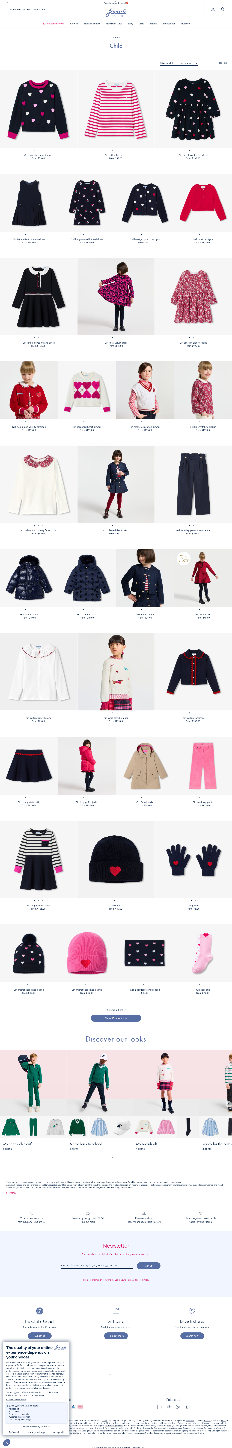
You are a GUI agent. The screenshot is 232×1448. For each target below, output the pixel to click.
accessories (73, 1423)
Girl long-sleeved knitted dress (87, 239)
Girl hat (116, 905)
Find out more (116, 1335)
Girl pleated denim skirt (115, 530)
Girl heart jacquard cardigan (145, 239)
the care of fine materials (114, 1433)
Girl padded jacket (87, 614)
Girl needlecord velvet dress (193, 155)
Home (115, 37)
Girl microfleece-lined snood (145, 989)
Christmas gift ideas (114, 1425)
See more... (11, 1192)
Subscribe (40, 1335)
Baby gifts (86, 1430)
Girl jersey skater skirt (29, 802)
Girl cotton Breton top (115, 155)
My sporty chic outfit (18, 1144)
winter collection (221, 1423)
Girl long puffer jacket (87, 802)
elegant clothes (142, 1430)
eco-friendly (146, 1433)
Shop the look (52, 1145)
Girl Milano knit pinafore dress (29, 239)
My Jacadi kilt (146, 1144)
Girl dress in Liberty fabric (193, 342)
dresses (207, 1420)
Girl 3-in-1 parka (145, 802)
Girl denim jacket (145, 614)
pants (223, 1420)
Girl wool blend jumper (116, 717)
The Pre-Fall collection (116, 2)
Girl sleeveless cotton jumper (145, 426)
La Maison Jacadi (19, 9)
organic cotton (171, 1433)
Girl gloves (193, 905)
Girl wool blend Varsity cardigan (29, 426)
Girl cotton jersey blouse (38, 717)
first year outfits (161, 1428)
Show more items (116, 1018)
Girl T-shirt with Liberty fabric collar (38, 530)
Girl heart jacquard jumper (38, 155)
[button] (53, 23)
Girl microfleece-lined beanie (29, 989)
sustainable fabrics (195, 1433)
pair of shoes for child (36, 1185)
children (86, 1423)
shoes (104, 1420)
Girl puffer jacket (29, 614)
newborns (190, 1420)
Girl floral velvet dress (116, 342)
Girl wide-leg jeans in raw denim (193, 530)
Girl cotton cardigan (193, 717)
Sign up (149, 1265)
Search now (192, 1335)
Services (39, 9)
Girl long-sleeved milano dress (39, 342)
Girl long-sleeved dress (39, 905)
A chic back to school (86, 1144)
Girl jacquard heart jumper (87, 426)
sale (169, 1425)
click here (144, 1280)
